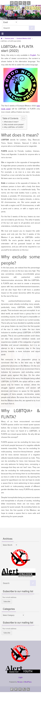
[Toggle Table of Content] (22, 118)
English (33, 55)
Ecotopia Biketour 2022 (24, 38)
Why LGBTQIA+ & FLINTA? (13, 127)
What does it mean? (11, 121)
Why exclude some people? (14, 124)
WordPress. (28, 682)
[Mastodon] (12, 3)
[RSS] (29, 3)
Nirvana (19, 682)
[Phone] (24, 3)
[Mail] (20, 3)
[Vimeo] (16, 3)
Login (21, 677)
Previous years (9, 38)
